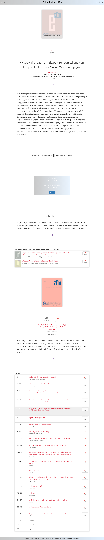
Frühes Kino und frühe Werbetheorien (41, 384)
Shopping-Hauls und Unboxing (39, 431)
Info (43, 538)
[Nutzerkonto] (97, 2)
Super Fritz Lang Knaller (37, 417)
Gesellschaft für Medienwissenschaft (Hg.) (52, 325)
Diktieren (32, 493)
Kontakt (57, 538)
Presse (47, 538)
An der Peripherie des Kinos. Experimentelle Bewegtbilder (48, 500)
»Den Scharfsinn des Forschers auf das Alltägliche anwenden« (49, 438)
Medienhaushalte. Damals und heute (41, 424)
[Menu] (2, 2)
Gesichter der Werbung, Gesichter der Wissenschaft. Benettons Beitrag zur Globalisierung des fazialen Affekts (50, 391)
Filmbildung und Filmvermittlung (40, 507)
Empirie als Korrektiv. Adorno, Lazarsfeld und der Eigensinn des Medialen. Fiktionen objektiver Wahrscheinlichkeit (46, 253)
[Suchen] (4, 2)
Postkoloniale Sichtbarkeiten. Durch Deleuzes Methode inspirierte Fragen (51, 462)
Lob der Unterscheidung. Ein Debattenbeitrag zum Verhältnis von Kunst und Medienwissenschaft (51, 478)
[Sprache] (99, 2)
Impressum (76, 538)
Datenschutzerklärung (66, 538)
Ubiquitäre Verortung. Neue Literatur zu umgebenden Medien (49, 513)
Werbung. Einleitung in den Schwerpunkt (42, 377)
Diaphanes (52, 2)
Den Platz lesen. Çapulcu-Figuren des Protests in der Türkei (48, 445)
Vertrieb (52, 538)
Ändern (52, 193)
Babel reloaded (34, 470)
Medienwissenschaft (35, 486)
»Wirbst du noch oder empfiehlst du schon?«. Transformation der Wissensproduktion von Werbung (51, 400)
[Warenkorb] (102, 2)
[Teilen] (53, 84)
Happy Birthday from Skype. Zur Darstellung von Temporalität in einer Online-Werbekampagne (50, 409)
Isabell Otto (52, 72)
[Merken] (50, 84)
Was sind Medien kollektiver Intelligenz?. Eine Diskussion (40, 261)
